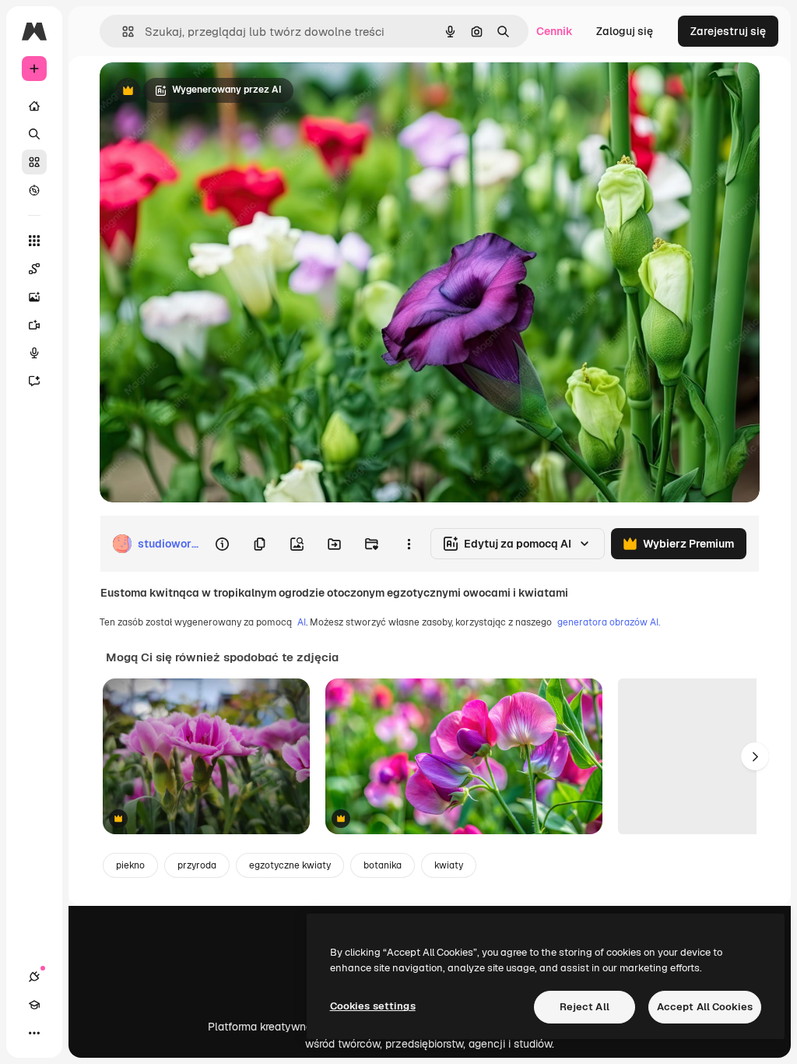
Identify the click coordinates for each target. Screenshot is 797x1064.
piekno (130, 865)
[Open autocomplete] (121, 31)
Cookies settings (373, 1006)
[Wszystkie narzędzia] (34, 240)
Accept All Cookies (705, 1006)
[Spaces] (34, 268)
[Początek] (34, 105)
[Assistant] (34, 380)
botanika (382, 865)
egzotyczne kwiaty (290, 865)
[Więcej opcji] (408, 543)
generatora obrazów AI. (608, 622)
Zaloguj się (624, 31)
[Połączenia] (34, 976)
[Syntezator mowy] (34, 352)
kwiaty (448, 865)
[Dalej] (755, 756)
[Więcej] (34, 1032)
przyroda (196, 865)
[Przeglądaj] (34, 190)
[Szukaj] (34, 134)
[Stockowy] (34, 162)
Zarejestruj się (728, 31)
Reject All (584, 1006)
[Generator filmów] (34, 324)
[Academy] (34, 1004)
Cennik (554, 31)
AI (301, 622)
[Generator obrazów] (34, 296)
